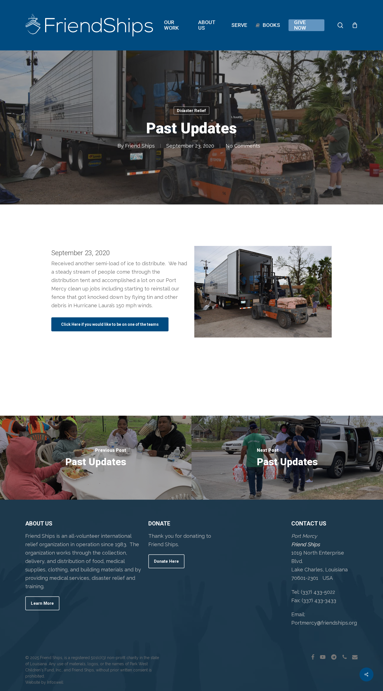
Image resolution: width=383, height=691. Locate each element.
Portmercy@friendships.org (324, 623)
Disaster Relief (191, 110)
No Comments (243, 146)
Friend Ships (140, 146)
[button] (110, 324)
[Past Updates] (96, 458)
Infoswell (55, 682)
